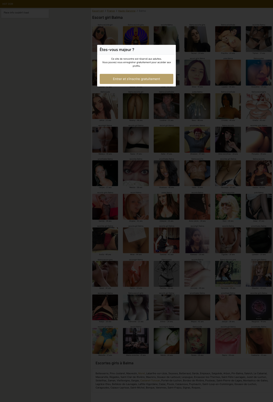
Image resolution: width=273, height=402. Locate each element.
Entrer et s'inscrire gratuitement (136, 79)
